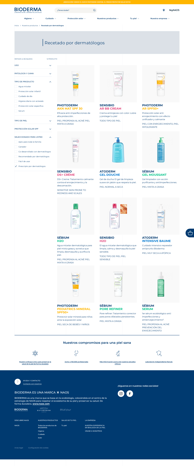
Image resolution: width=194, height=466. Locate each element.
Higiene (28, 18)
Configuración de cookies (38, 448)
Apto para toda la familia (29, 142)
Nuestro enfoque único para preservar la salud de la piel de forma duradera (35, 363)
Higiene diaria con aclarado (31, 101)
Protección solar (75, 18)
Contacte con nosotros (32, 384)
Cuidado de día (25, 96)
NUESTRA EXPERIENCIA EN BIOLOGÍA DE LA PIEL (95, 426)
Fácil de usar (24, 161)
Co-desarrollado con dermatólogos (34, 151)
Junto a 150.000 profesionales (76, 362)
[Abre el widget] (190, 233)
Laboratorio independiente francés (158, 362)
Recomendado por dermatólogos (33, 156)
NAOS (17, 425)
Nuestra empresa (158, 18)
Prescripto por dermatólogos (32, 166)
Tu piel (133, 18)
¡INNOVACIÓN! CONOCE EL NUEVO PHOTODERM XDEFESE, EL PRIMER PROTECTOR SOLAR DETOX (97, 2)
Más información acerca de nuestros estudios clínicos (118, 363)
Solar (40, 438)
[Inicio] (28, 10)
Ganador (22, 147)
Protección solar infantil (29, 91)
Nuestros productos (106, 18)
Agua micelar (24, 86)
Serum (21, 111)
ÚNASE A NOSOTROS (93, 431)
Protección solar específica (30, 106)
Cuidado (50, 18)
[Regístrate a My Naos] (174, 10)
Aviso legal (19, 448)
